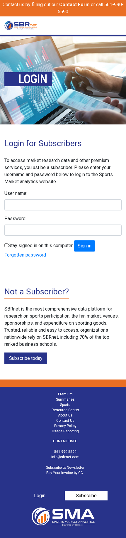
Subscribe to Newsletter (65, 468)
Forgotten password (25, 255)
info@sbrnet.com (65, 457)
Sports (65, 405)
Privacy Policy (65, 426)
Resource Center (65, 410)
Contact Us (65, 421)
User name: (15, 193)
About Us (65, 415)
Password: (15, 218)
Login (39, 495)
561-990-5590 (65, 452)
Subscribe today (25, 358)
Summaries (65, 399)
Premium (65, 394)
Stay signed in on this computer (40, 245)
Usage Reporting (65, 431)
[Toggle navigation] (118, 25)
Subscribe (86, 495)
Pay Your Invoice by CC (64, 473)
